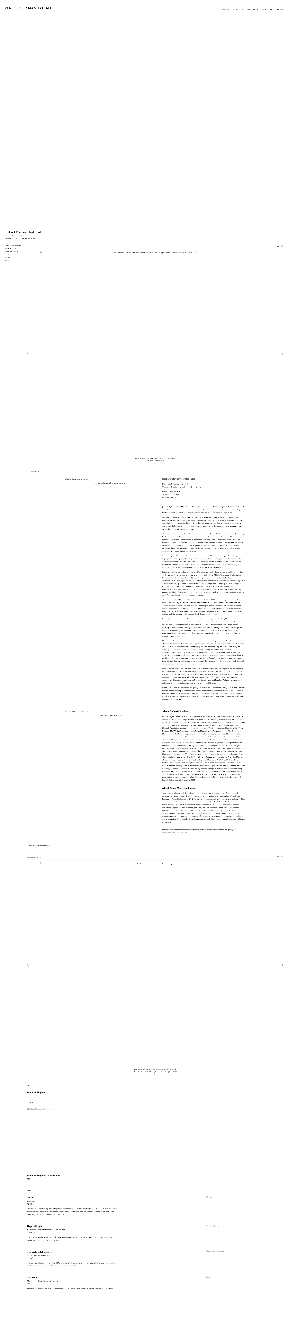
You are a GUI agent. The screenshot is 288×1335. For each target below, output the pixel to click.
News (263, 9)
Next (282, 353)
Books (256, 9)
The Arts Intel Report (39, 1251)
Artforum (32, 1277)
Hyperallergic (34, 1226)
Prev (28, 353)
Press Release (10, 249)
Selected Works (11, 252)
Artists (236, 9)
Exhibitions (226, 9)
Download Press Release (39, 845)
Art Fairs (246, 9)
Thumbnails (282, 246)
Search (280, 9)
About (271, 9)
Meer (30, 1197)
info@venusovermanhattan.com (174, 832)
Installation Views (12, 246)
